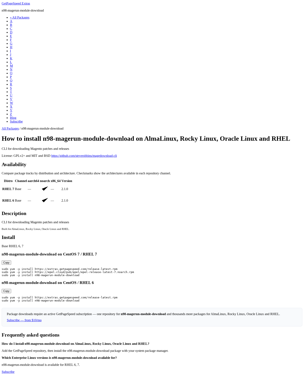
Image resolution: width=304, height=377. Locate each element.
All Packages (10, 128)
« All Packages (19, 17)
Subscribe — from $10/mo (24, 320)
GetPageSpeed (16, 3)
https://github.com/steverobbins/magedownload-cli (84, 155)
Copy (6, 262)
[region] (152, 192)
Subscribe (16, 121)
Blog (13, 117)
